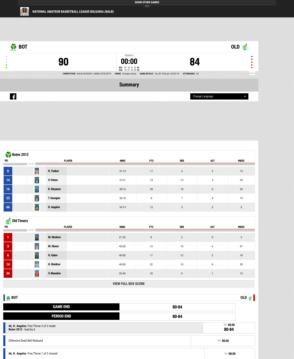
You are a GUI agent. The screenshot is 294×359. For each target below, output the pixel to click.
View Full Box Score (129, 284)
